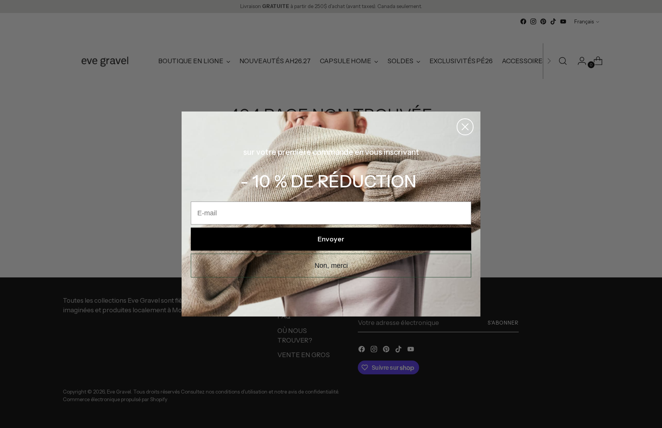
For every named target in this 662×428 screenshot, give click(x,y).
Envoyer (331, 239)
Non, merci (331, 265)
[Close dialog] (465, 126)
